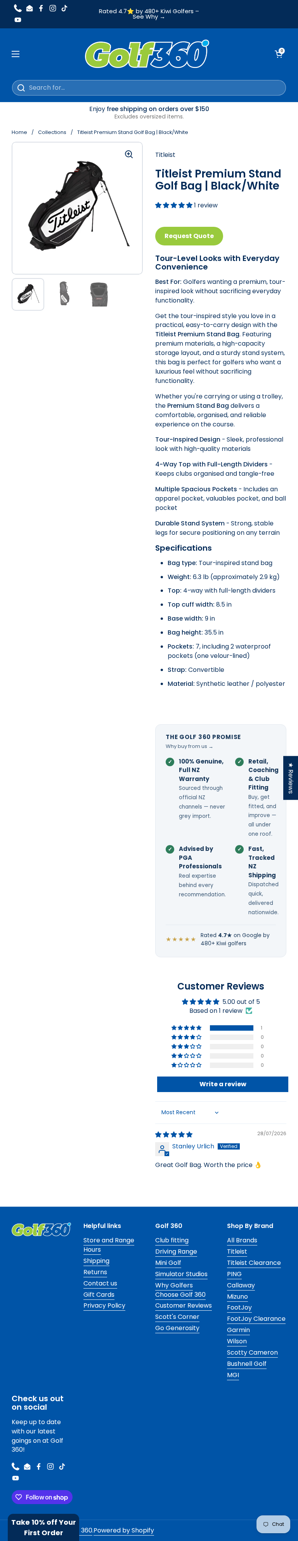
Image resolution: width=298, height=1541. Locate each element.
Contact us (100, 1283)
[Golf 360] (147, 54)
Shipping (96, 1260)
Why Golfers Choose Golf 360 (180, 1290)
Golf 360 (79, 1530)
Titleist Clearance (254, 1262)
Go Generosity (177, 1328)
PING (234, 1274)
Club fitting (172, 1240)
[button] (174, 205)
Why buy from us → (189, 746)
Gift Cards (98, 1294)
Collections (52, 132)
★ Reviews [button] (290, 778)
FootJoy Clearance (256, 1318)
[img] (173, 1134)
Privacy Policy (104, 1305)
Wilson (237, 1341)
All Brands (242, 1240)
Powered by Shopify (124, 1530)
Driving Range (176, 1251)
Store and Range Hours (108, 1245)
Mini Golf (168, 1262)
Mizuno (237, 1296)
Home (19, 132)
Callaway (241, 1285)
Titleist (237, 1251)
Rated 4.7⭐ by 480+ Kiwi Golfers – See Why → (149, 14)
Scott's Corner (177, 1316)
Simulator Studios (181, 1274)
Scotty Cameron (252, 1352)
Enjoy (149, 112)
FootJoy (239, 1307)
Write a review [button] (222, 1084)
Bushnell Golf (247, 1363)
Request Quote (189, 235)
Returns (95, 1272)
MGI (233, 1375)
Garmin (238, 1329)
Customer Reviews (183, 1305)
